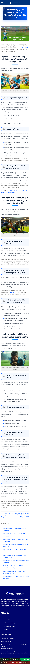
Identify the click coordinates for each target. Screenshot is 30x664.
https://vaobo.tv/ (10, 638)
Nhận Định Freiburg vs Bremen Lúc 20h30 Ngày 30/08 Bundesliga (15, 535)
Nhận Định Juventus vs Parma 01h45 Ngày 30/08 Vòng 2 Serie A (15, 545)
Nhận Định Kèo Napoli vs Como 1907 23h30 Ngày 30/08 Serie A (15, 540)
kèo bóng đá (13, 292)
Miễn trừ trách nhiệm (9, 626)
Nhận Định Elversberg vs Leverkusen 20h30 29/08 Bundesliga (16, 577)
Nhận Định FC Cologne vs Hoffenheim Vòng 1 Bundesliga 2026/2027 (14, 572)
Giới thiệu (6, 617)
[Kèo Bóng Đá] (15, 2)
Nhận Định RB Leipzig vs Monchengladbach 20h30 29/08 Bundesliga (16, 561)
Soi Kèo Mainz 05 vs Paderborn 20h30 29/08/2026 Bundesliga (13, 567)
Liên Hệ (6, 629)
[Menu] (2, 2)
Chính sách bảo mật (9, 620)
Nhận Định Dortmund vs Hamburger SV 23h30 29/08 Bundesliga (14, 556)
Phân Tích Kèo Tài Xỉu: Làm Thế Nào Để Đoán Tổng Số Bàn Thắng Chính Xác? (22, 515)
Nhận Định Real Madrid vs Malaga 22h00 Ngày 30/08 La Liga (14, 551)
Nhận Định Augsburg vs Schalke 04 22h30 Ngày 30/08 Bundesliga (15, 529)
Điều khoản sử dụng (9, 623)
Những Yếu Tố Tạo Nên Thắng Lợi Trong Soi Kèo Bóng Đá (7, 515)
